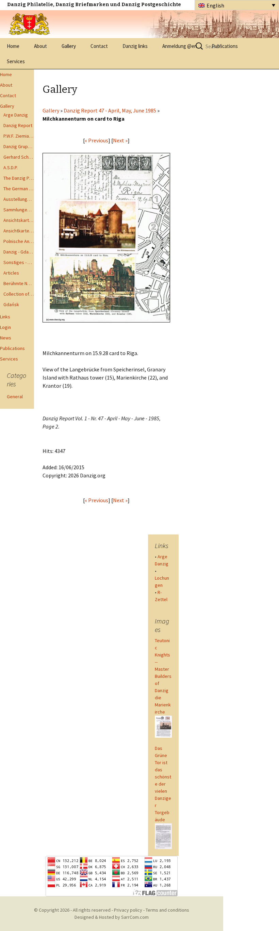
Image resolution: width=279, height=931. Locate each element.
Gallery (69, 46)
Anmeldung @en (179, 46)
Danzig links (135, 46)
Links (5, 317)
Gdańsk (11, 304)
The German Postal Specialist (18, 189)
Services (16, 61)
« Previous (96, 140)
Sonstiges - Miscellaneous (18, 262)
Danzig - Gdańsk (18, 252)
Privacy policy (128, 910)
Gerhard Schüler (18, 157)
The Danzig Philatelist (18, 178)
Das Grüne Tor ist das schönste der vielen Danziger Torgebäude (163, 784)
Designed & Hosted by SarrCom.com (112, 917)
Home (13, 46)
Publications (12, 348)
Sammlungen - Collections (18, 210)
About (40, 46)
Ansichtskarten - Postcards (18, 220)
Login (5, 327)
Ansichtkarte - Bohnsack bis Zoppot (18, 231)
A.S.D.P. (10, 167)
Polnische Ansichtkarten (18, 241)
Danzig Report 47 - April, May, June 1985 (110, 110)
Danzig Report (17, 125)
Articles (11, 273)
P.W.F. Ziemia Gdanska (18, 136)
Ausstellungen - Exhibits (18, 199)
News (5, 338)
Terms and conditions (167, 910)
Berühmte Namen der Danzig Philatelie (18, 283)
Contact (99, 46)
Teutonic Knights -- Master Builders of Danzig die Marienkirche (163, 676)
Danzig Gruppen (18, 146)
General (15, 396)
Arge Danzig (15, 115)
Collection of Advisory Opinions (18, 294)
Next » (120, 140)
